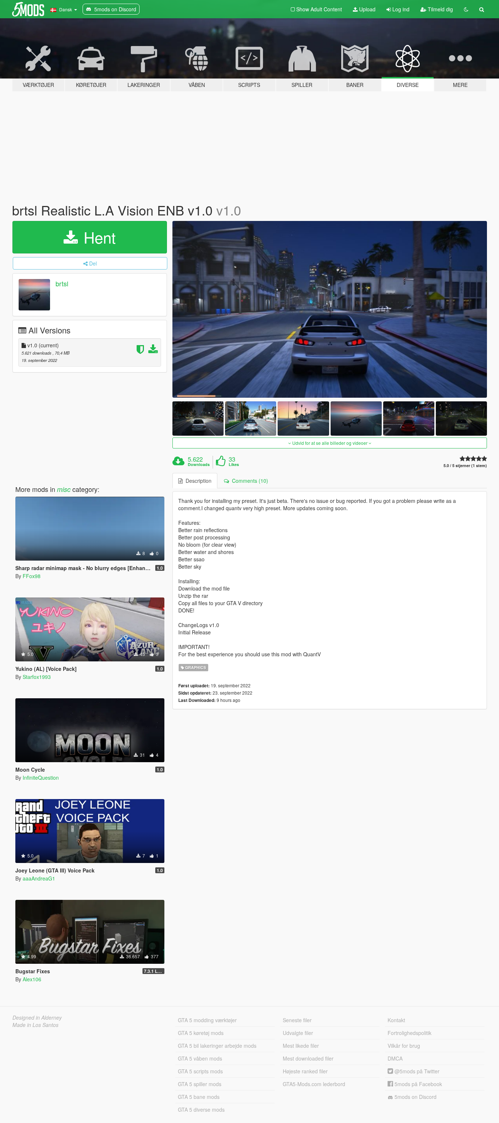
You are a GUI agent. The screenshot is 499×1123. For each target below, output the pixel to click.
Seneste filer (297, 1020)
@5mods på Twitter (416, 1071)
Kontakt (396, 1020)
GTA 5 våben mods (200, 1058)
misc (64, 489)
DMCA (395, 1058)
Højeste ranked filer (305, 1071)
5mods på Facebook (417, 1084)
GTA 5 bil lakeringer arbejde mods (217, 1045)
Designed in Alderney (37, 1017)
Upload (367, 9)
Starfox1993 (37, 676)
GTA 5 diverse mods (201, 1109)
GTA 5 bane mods (199, 1096)
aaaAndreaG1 (39, 878)
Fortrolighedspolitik (409, 1032)
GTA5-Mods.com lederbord (314, 1084)
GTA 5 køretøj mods (201, 1032)
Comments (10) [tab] (248, 480)
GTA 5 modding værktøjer (207, 1020)
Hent (97, 237)
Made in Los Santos (35, 1024)
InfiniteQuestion (41, 777)
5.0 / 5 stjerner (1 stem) (465, 465)
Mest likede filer (301, 1045)
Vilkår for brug (404, 1045)
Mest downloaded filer (308, 1058)
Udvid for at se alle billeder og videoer (330, 443)
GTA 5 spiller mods (199, 1084)
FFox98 (32, 576)
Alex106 (32, 979)
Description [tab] (197, 480)
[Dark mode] (466, 9)
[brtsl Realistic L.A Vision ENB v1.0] (329, 309)
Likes (234, 464)
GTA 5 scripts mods (200, 1071)
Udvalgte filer (298, 1032)
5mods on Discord (415, 1096)
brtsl (62, 283)
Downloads (199, 464)
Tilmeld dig (439, 9)
